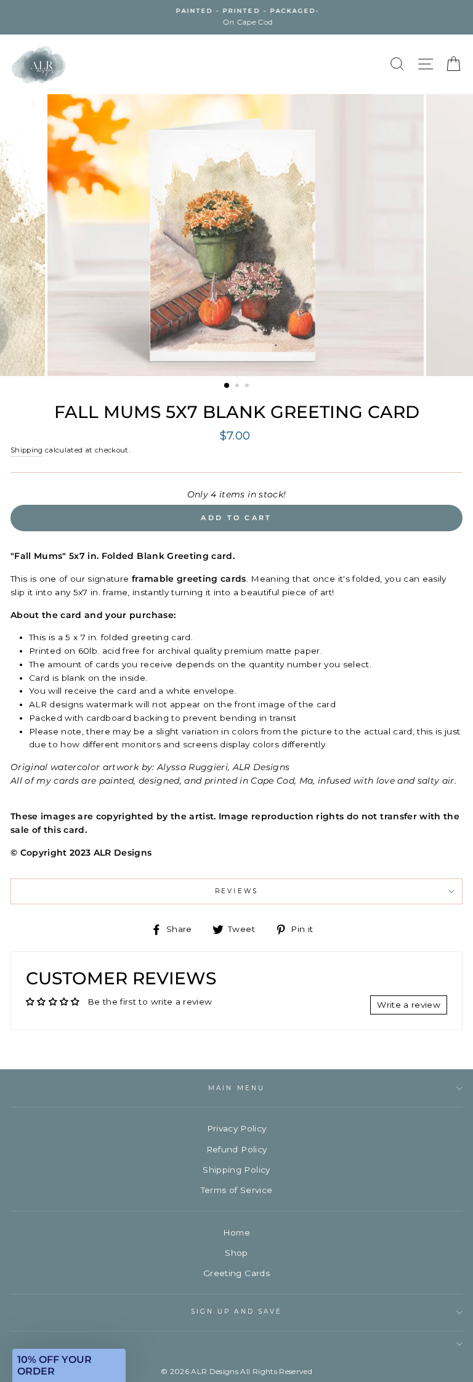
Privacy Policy (237, 1128)
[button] (69, 1365)
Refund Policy (236, 1149)
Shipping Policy (236, 1170)
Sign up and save (236, 1312)
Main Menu (236, 1088)
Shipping (26, 450)
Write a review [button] (408, 1005)
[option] (236, 17)
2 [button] (238, 387)
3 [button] (248, 387)
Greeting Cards (236, 1273)
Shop (236, 1253)
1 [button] (227, 386)
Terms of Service (236, 1190)
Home (236, 1232)
